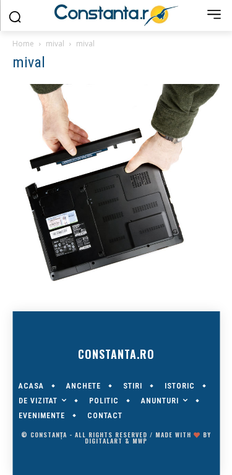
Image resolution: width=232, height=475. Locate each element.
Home (23, 43)
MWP (139, 440)
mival (55, 43)
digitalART (103, 440)
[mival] (116, 281)
